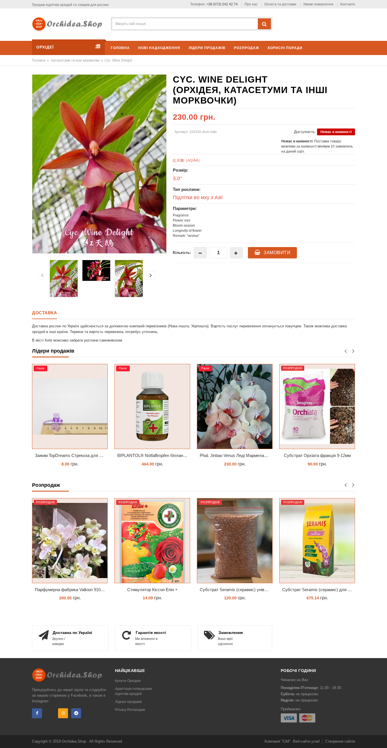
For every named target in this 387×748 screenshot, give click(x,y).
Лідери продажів (128, 702)
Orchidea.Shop (74, 741)
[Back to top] (381, 737)
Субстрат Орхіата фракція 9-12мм (234, 455)
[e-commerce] (69, 23)
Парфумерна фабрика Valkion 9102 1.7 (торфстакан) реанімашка (71, 589)
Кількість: (182, 252)
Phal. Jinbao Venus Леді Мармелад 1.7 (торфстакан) (153, 455)
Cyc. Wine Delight (118, 60)
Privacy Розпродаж (130, 710)
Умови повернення (318, 4)
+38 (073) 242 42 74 (222, 4)
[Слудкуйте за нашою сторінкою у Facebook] (37, 713)
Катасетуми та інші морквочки (75, 60)
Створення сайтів (340, 741)
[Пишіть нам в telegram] (76, 713)
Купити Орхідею (128, 681)
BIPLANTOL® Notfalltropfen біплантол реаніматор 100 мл (71, 455)
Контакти (347, 4)
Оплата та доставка (280, 4)
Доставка (44, 312)
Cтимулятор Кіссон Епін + (152, 589)
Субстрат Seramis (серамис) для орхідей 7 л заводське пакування (318, 589)
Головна (38, 60)
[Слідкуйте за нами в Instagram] (63, 713)
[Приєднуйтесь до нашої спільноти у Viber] (50, 713)
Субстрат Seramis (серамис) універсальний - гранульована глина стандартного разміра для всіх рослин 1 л (318, 455)
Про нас (251, 4)
